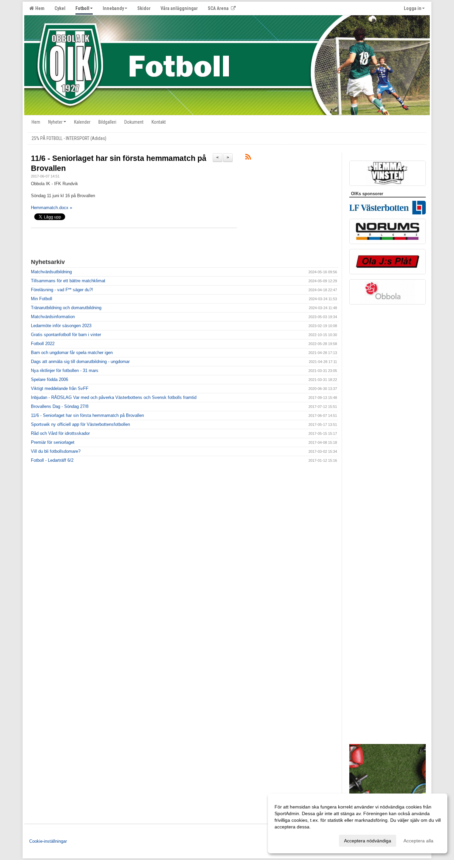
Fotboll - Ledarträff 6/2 (52, 460)
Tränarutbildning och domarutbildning (66, 307)
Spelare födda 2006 (49, 379)
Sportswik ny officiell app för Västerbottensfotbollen (80, 424)
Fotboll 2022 (43, 343)
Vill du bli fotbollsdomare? (55, 451)
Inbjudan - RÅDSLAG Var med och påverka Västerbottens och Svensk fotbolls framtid (113, 397)
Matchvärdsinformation (53, 316)
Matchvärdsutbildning (51, 271)
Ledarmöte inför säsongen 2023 (61, 325)
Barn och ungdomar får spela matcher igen (72, 352)
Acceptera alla (418, 840)
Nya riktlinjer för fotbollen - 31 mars (64, 370)
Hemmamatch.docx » (51, 207)
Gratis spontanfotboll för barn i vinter (66, 334)
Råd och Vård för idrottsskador (60, 433)
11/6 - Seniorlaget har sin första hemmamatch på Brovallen (87, 415)
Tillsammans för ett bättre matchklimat (68, 280)
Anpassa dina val (292, 839)
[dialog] (357, 823)
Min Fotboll (41, 298)
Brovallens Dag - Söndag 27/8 (59, 406)
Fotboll (82, 8)
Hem (39, 8)
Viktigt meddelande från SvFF (59, 388)
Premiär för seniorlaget (52, 442)
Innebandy (113, 8)
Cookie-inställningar (48, 841)
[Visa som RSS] (248, 158)
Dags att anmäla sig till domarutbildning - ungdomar (80, 361)
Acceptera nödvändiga (367, 840)
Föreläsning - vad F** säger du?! (62, 289)
